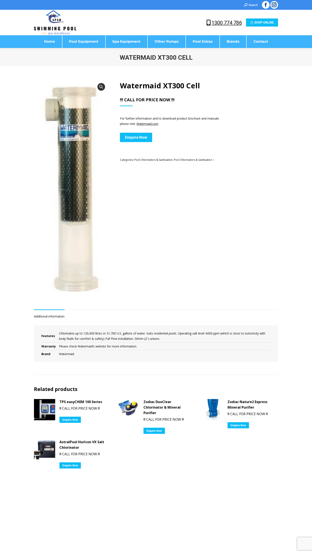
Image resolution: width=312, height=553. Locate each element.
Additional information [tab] (49, 316)
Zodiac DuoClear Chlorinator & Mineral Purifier (162, 407)
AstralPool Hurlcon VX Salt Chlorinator (81, 445)
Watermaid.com (147, 124)
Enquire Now (136, 137)
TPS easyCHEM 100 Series (80, 401)
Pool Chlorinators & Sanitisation (153, 160)
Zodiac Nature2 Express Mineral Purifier (247, 404)
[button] (101, 87)
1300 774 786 (227, 23)
